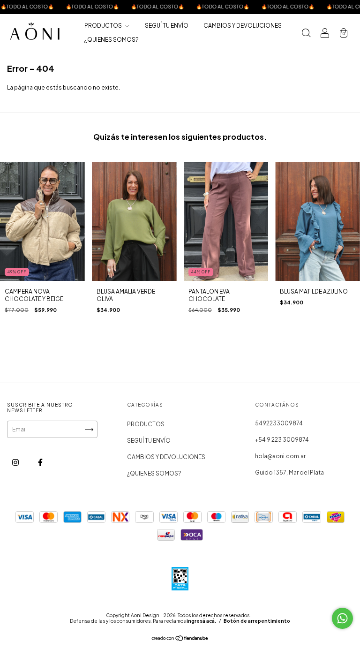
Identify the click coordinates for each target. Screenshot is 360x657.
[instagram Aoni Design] (16, 462)
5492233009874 (279, 423)
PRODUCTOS (103, 25)
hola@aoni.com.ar (280, 456)
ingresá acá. (201, 621)
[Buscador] (306, 34)
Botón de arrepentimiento (257, 621)
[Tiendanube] (180, 639)
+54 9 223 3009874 (282, 439)
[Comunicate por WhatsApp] (342, 618)
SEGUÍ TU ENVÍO (166, 25)
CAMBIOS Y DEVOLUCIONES (242, 25)
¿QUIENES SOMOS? (111, 39)
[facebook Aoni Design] (40, 462)
